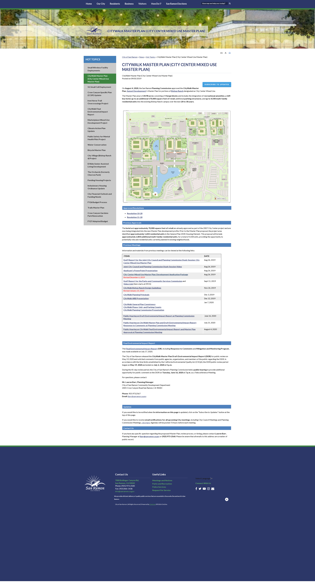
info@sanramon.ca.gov (124, 491)
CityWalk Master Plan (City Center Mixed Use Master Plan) (98, 79)
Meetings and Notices (162, 480)
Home (89, 3)
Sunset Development (136, 91)
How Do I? (156, 3)
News (141, 57)
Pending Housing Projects (99, 180)
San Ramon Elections (176, 3)
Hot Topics (93, 59)
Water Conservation (97, 145)
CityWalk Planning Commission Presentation (143, 310)
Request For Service (161, 490)
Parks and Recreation (162, 483)
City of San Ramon (129, 57)
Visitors (142, 3)
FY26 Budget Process (97, 202)
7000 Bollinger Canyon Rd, (127, 480)
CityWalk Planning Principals (136, 294)
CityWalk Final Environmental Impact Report (98, 112)
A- (226, 53)
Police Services (159, 487)
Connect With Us (203, 483)
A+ (221, 53)
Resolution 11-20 (134, 217)
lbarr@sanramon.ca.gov (137, 396)
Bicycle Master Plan (97, 150)
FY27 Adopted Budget (98, 221)
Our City (101, 3)
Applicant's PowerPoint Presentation (140, 270)
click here (146, 422)
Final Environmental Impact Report (142, 348)
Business (129, 3)
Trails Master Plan (96, 207)
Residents (115, 3)
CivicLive (152, 504)
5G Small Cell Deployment (99, 87)
